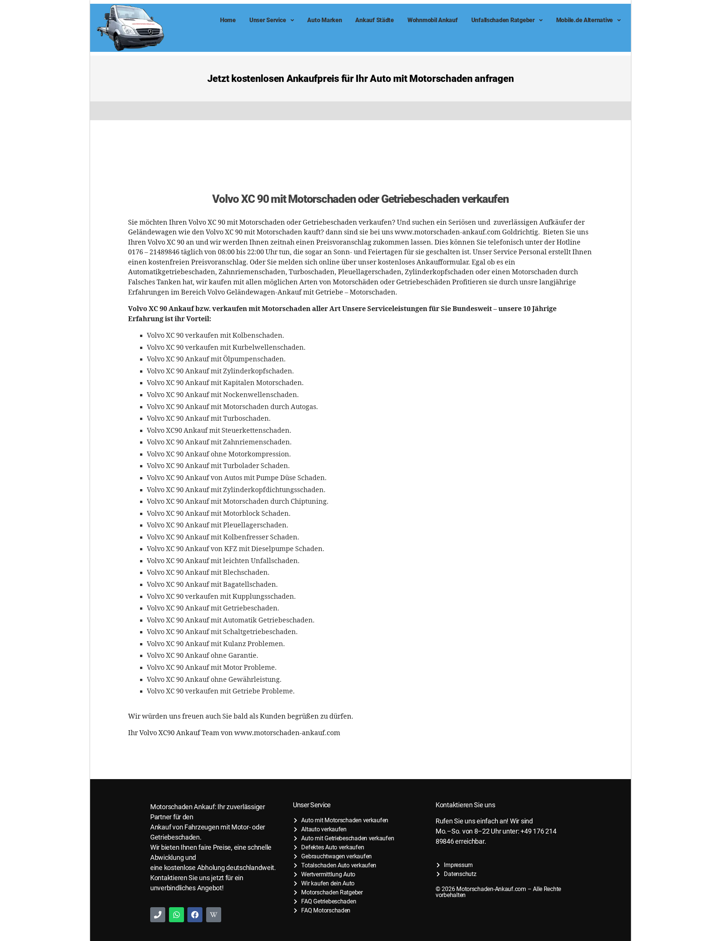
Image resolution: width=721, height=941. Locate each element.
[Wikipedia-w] (213, 914)
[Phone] (157, 914)
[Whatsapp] (176, 914)
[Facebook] (194, 914)
